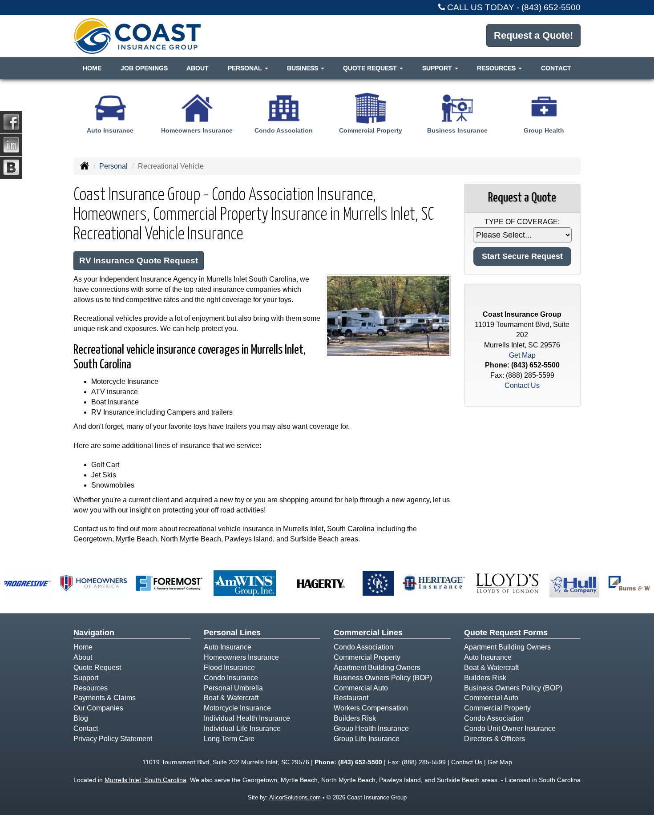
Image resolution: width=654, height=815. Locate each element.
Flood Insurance (229, 667)
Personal (113, 166)
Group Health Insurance (371, 728)
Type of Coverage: (522, 222)
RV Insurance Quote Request (138, 260)
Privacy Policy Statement (112, 738)
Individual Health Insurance (247, 718)
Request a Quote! (533, 35)
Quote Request (97, 667)
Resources (90, 688)
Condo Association (363, 647)
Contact (556, 68)
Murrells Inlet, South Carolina (145, 779)
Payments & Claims (104, 698)
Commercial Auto (361, 688)
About (197, 68)
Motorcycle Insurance (237, 708)
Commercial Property (367, 657)
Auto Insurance (227, 647)
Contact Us (522, 385)
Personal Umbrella (233, 688)
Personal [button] (246, 68)
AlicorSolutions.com (295, 797)
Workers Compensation (371, 708)
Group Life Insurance (367, 738)
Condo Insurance (231, 678)
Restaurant (351, 698)
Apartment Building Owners (377, 667)
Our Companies (98, 708)
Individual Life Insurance (242, 728)
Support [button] (438, 68)
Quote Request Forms (506, 632)
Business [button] (303, 68)
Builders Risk (355, 718)
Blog (80, 718)
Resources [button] (497, 68)
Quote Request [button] (371, 68)
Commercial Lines (368, 632)
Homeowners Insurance (241, 657)
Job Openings (144, 68)
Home (92, 68)
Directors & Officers (494, 738)
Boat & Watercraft (231, 698)
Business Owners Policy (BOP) (383, 678)
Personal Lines (232, 632)
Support (85, 678)
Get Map (522, 355)
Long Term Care (229, 738)
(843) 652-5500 (551, 7)
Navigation (93, 632)
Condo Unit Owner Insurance (510, 728)
